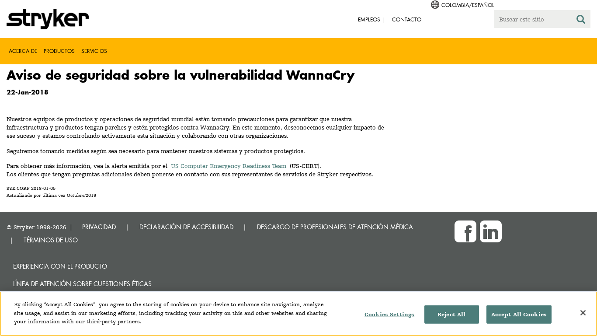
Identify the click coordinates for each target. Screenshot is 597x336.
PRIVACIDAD (99, 227)
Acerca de (23, 51)
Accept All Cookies (519, 314)
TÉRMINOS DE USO (51, 240)
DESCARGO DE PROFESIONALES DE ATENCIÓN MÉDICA (335, 227)
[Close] (583, 312)
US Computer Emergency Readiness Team (228, 165)
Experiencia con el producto (60, 266)
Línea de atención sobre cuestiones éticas (82, 284)
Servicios (94, 51)
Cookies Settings (389, 314)
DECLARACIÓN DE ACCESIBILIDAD (186, 227)
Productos (59, 51)
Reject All (451, 314)
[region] (298, 313)
